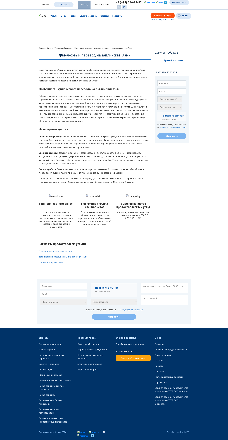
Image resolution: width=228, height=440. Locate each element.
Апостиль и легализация (89, 363)
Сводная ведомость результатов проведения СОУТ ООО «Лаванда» (171, 400)
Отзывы (159, 360)
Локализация (45, 369)
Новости (159, 365)
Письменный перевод (50, 344)
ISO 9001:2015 (64, 4)
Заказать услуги (162, 15)
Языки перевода (163, 355)
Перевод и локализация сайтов (55, 380)
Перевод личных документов (92, 349)
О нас (158, 337)
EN (124, 7)
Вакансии (159, 344)
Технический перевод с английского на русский (63, 256)
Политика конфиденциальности (171, 349)
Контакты (159, 371)
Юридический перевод (50, 374)
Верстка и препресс (49, 363)
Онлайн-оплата (179, 2)
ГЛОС (186, 432)
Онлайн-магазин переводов (130, 344)
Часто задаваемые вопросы (169, 376)
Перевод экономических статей (55, 250)
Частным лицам (102, 4)
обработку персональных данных (173, 127)
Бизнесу (84, 4)
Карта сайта (161, 382)
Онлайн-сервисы (126, 337)
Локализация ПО (47, 394)
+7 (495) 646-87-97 (129, 2)
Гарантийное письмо (173, 60)
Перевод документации (51, 262)
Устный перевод (47, 349)
